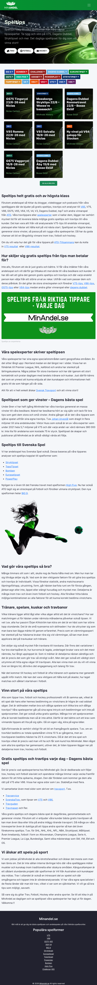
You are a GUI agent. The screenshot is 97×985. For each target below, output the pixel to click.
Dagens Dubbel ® (57, 72)
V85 (83, 206)
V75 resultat (11, 246)
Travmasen (12, 807)
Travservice (12, 795)
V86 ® (71, 82)
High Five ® (22, 77)
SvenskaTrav (13, 799)
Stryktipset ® (71, 77)
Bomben (10, 470)
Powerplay (48, 960)
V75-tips (78, 283)
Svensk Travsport (46, 390)
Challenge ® (37, 72)
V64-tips (24, 287)
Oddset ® (36, 77)
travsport (59, 788)
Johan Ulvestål (60, 418)
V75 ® (53, 82)
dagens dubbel (78, 287)
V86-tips (89, 283)
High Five (71, 485)
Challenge (46, 969)
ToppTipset (12, 466)
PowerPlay (12, 478)
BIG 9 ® (9, 72)
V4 (50, 944)
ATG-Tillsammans (64, 242)
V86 (50, 799)
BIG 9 (25, 493)
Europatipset (13, 474)
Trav (11, 51)
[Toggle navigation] (89, 5)
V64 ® (34, 82)
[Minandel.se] (11, 5)
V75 (40, 799)
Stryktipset (12, 462)
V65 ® (44, 82)
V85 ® (62, 82)
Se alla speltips (48, 183)
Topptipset (48, 957)
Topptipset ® (13, 82)
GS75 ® (9, 77)
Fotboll (26, 51)
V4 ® (25, 82)
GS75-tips (7, 287)
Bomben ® (21, 72)
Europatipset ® (78, 72)
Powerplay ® (52, 77)
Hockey (43, 51)
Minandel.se (44, 983)
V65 (51, 941)
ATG (9, 214)
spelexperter (44, 214)
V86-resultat (32, 246)
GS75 (46, 941)
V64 (47, 944)
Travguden (12, 803)
